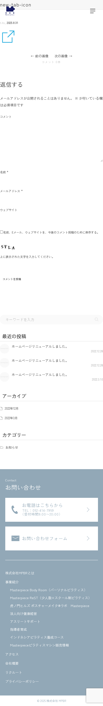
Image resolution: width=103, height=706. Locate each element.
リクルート (13, 672)
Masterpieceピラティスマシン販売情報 (39, 645)
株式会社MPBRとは (19, 572)
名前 (3, 172)
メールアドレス (10, 191)
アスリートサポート (25, 621)
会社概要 (12, 663)
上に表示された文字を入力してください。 (27, 257)
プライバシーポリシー (22, 681)
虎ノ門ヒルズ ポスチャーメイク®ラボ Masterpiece (49, 605)
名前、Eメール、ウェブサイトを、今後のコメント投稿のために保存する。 (51, 232)
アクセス (12, 654)
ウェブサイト (8, 210)
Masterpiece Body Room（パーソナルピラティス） (48, 589)
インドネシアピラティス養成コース (37, 637)
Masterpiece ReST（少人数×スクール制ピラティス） (51, 597)
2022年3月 (11, 418)
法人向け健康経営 (23, 613)
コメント (5, 116)
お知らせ (12, 447)
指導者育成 (18, 629)
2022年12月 (12, 408)
